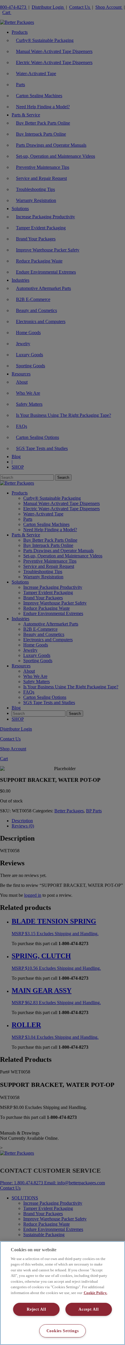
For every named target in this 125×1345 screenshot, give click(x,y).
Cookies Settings (63, 1330)
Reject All (36, 1309)
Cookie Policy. (95, 1293)
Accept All (88, 1309)
